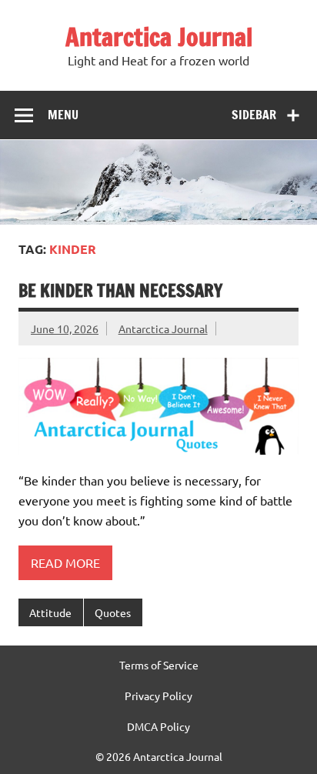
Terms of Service (159, 664)
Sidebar (254, 114)
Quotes (113, 612)
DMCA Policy (158, 726)
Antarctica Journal (158, 37)
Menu (63, 114)
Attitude (50, 612)
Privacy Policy (158, 695)
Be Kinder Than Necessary (120, 290)
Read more (65, 562)
